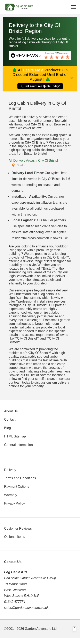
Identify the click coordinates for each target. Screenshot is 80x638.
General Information (18, 445)
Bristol (21, 165)
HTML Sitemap (15, 436)
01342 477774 (14, 601)
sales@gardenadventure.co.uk (26, 607)
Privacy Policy (14, 503)
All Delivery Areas (22, 160)
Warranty (10, 495)
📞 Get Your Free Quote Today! (40, 86)
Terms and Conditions (20, 478)
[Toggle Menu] (73, 7)
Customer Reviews (18, 528)
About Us (11, 411)
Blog (7, 428)
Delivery (10, 470)
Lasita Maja (33, 70)
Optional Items (14, 536)
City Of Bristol (48, 160)
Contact (9, 419)
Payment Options (16, 486)
